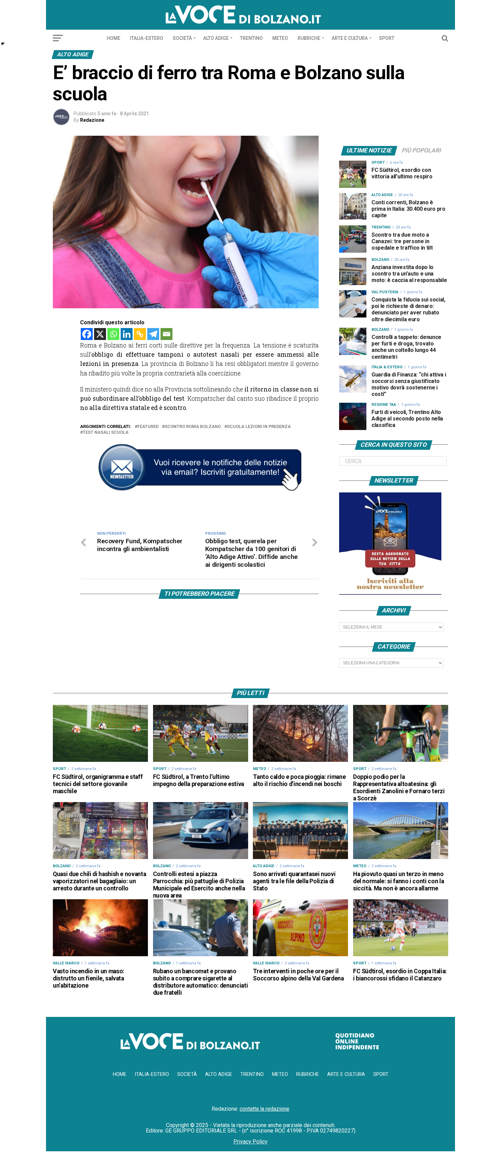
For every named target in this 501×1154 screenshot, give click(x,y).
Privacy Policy (250, 1141)
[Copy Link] (140, 334)
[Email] (166, 334)
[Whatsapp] (113, 334)
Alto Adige (216, 38)
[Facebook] (87, 334)
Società (182, 38)
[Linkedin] (127, 334)
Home (113, 38)
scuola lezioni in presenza (259, 427)
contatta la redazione (264, 1109)
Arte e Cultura (350, 38)
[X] (100, 334)
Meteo (280, 38)
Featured (147, 427)
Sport (386, 38)
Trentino (251, 38)
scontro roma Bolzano (193, 427)
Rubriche (309, 38)
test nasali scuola (105, 432)
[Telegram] (153, 334)
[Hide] (2, 43)
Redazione (92, 120)
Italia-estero (146, 38)
